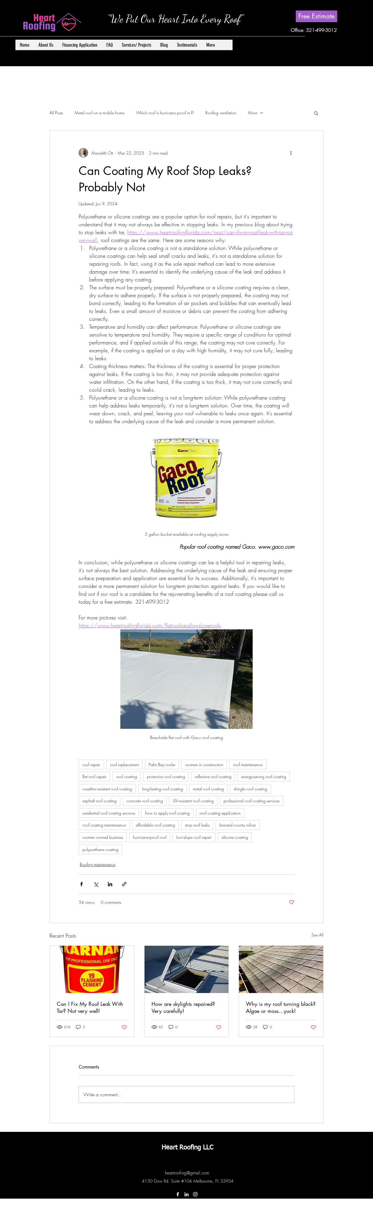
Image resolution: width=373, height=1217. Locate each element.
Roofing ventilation (220, 112)
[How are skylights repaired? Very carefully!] (187, 969)
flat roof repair (94, 776)
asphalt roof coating (99, 800)
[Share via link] (124, 884)
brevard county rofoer (237, 825)
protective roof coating (166, 776)
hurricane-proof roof (149, 837)
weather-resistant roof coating (107, 789)
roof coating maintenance (104, 825)
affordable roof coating (155, 825)
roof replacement (124, 764)
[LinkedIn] (186, 1194)
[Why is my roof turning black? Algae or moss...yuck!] (281, 969)
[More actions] (290, 152)
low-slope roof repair (194, 837)
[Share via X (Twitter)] (95, 884)
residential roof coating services (108, 813)
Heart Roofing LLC (187, 1147)
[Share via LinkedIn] (110, 884)
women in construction (204, 764)
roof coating (126, 776)
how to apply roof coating (167, 813)
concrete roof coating (144, 800)
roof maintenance (248, 764)
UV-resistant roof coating (193, 800)
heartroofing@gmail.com (187, 1173)
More (252, 112)
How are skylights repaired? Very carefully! (183, 1007)
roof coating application (220, 813)
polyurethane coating (100, 849)
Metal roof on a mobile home (99, 112)
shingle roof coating (250, 789)
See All (317, 935)
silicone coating (234, 837)
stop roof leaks (197, 825)
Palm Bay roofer (162, 764)
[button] (136, 45)
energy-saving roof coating (263, 776)
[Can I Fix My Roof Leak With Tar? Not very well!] (92, 969)
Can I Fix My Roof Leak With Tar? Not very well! (90, 1007)
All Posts (56, 112)
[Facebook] (178, 1194)
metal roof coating (208, 789)
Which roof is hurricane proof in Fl (165, 112)
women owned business (102, 837)
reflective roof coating (213, 776)
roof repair (91, 764)
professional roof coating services (251, 800)
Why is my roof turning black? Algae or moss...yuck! (281, 1007)
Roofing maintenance (97, 864)
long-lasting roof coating (162, 789)
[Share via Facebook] (81, 884)
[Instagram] (195, 1194)
